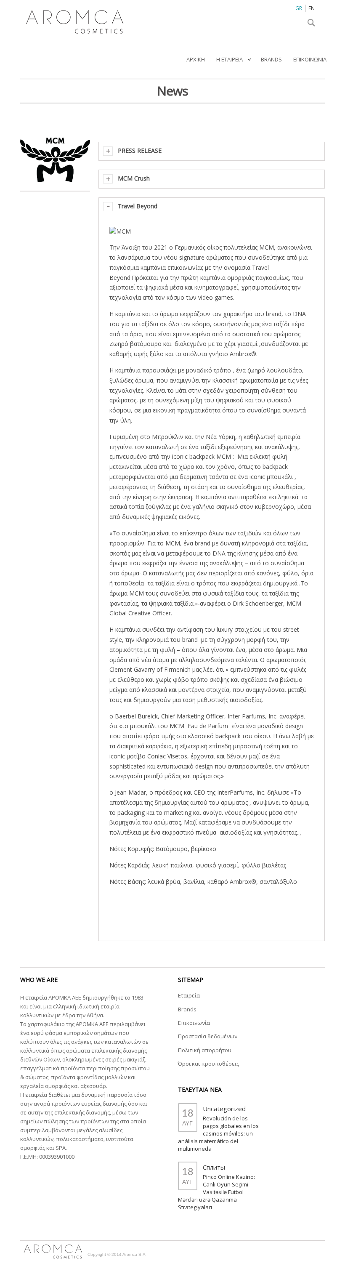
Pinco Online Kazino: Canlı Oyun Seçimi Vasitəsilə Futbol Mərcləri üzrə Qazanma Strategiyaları (216, 1192)
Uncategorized (224, 1108)
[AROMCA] (72, 19)
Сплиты (214, 1167)
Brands (187, 1009)
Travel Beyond (137, 206)
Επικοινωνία (194, 1023)
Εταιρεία (189, 995)
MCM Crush (134, 178)
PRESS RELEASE (140, 150)
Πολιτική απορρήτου (204, 1050)
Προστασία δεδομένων (207, 1036)
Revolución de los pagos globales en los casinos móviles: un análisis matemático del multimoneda (218, 1133)
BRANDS (271, 59)
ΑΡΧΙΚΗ (195, 59)
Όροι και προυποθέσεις (208, 1063)
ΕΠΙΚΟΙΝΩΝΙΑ (309, 59)
